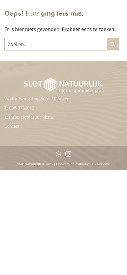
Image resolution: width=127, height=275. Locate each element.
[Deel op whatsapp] (58, 155)
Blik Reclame (100, 164)
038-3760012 (21, 108)
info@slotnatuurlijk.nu (31, 117)
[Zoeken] (113, 44)
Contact (11, 126)
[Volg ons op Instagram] (68, 155)
